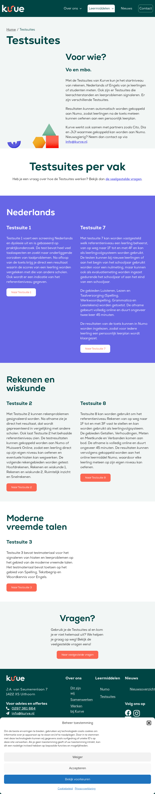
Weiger (77, 757)
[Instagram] (136, 713)
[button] (149, 723)
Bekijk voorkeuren (77, 779)
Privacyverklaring (85, 788)
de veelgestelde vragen (124, 179)
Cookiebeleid (65, 788)
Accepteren (77, 768)
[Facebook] (128, 713)
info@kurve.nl (76, 142)
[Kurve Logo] (13, 6)
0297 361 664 (24, 708)
